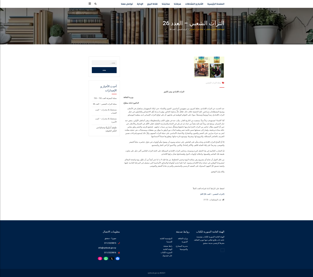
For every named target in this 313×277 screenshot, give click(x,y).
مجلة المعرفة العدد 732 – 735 (105, 98)
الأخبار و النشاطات (194, 4)
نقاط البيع (152, 4)
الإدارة (140, 4)
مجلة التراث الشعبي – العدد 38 (105, 104)
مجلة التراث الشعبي (213, 83)
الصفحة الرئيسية (215, 4)
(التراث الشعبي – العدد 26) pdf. (212, 194)
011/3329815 (110, 243)
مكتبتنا (166, 4)
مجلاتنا (177, 4)
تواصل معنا (127, 4)
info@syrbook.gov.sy (107, 248)
